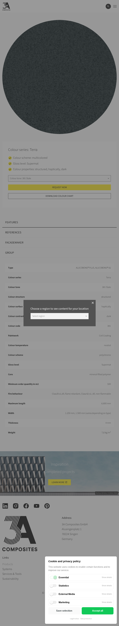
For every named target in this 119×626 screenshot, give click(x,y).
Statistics (64, 585)
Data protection (86, 618)
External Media (67, 594)
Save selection (64, 611)
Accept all (97, 611)
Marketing (64, 602)
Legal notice (74, 618)
